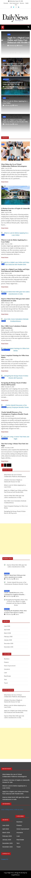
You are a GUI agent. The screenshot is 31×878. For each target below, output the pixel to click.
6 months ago (9, 45)
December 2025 (8, 643)
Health (26, 3)
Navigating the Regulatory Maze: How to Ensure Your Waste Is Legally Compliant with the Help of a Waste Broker (15, 612)
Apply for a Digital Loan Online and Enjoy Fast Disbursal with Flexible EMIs (16, 40)
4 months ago (8, 86)
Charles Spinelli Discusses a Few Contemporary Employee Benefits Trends (14, 594)
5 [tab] (20, 53)
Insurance (7, 669)
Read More (4, 182)
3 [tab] (15, 53)
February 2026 (8, 636)
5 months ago (8, 105)
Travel (6, 683)
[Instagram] (16, 7)
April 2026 (7, 629)
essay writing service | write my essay (12, 809)
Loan (5, 34)
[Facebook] (11, 7)
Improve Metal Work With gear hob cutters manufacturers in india (14, 576)
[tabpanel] (15, 43)
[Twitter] (13, 7)
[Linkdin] (18, 7)
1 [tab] (11, 53)
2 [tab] (13, 53)
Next (28, 43)
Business (22, 3)
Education (6, 3)
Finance (3, 320)
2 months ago (8, 68)
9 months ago (9, 614)
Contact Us (4, 859)
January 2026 (8, 640)
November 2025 (8, 647)
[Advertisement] (15, 538)
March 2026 (7, 633)
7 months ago (9, 579)
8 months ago (9, 596)
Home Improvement (14, 3)
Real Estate (6, 79)
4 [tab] (18, 53)
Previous (3, 43)
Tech (16, 4)
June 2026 (7, 626)
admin (17, 45)
